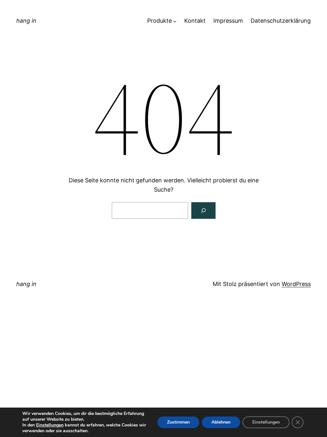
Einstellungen (50, 425)
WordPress (296, 284)
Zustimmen (178, 422)
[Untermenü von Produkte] (175, 21)
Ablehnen (221, 422)
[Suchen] (203, 210)
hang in (26, 20)
